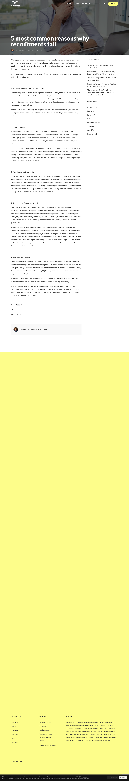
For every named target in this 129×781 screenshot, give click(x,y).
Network (86, 4)
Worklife (90, 130)
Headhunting (92, 107)
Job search (91, 126)
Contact (113, 4)
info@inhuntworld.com (48, 745)
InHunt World (21, 50)
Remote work (92, 134)
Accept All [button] (123, 777)
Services (96, 4)
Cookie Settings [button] (112, 777)
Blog (105, 4)
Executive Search (93, 122)
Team (77, 4)
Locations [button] (17, 762)
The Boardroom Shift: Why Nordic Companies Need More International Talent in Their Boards (100, 92)
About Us (68, 4)
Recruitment (92, 111)
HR (88, 119)
